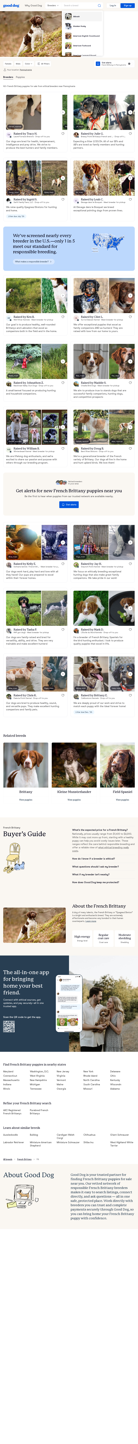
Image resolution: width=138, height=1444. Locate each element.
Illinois (6, 1088)
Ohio (113, 1075)
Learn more (90, 921)
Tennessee (36, 1088)
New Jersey (63, 1071)
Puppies (20, 77)
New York (88, 1071)
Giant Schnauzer (119, 1134)
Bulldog (34, 1134)
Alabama (115, 1088)
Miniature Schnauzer (68, 1142)
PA (38, 1159)
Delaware (115, 1071)
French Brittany (24, 1159)
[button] (23, 112)
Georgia (61, 1088)
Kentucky (115, 1080)
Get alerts (71, 504)
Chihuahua (89, 1134)
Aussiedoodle (10, 1134)
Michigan (35, 1084)
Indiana (7, 1084)
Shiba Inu (88, 1142)
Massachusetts (11, 1080)
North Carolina (91, 1080)
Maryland (8, 1071)
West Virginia (37, 1075)
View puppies (25, 800)
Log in (113, 5)
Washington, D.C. (39, 1071)
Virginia (61, 1075)
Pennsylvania (26, 70)
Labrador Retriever (13, 1142)
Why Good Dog (33, 5)
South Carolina (91, 1084)
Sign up (127, 5)
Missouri (87, 1088)
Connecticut (10, 1075)
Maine (60, 1084)
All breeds (7, 1159)
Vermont (61, 1080)
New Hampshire (38, 1080)
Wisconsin (115, 1084)
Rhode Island (90, 1075)
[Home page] (11, 5)
